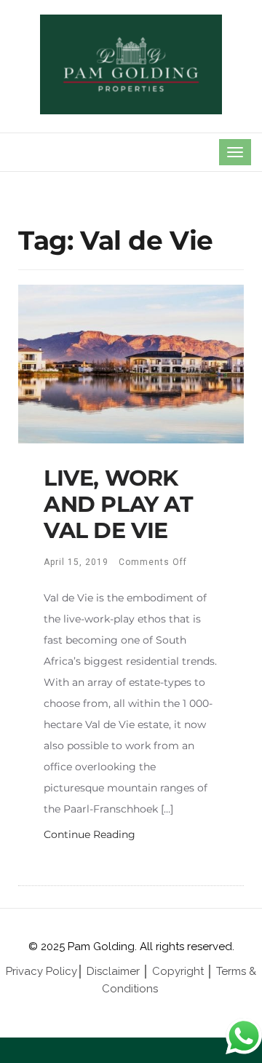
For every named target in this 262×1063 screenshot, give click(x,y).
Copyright (178, 971)
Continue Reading (89, 834)
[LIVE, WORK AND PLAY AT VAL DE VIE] (131, 362)
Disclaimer (113, 971)
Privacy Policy (41, 971)
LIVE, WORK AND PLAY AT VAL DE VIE (119, 504)
